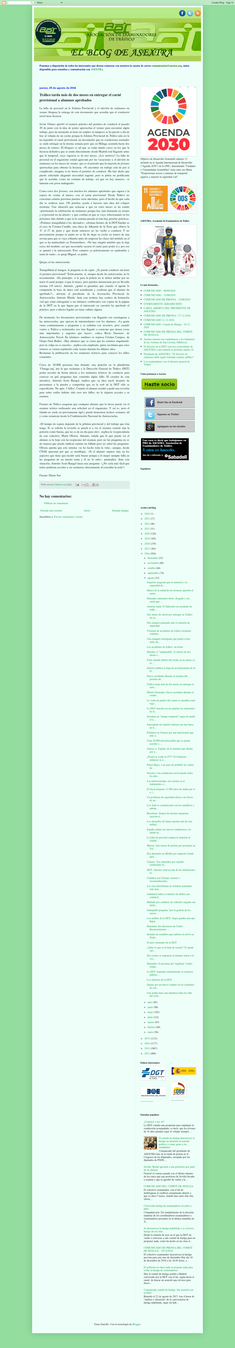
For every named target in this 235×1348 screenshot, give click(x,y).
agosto (151, 578)
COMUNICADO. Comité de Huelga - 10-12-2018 (167, 326)
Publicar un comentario (56, 503)
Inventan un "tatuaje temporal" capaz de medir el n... (171, 718)
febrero (152, 1027)
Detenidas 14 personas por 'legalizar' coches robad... (169, 965)
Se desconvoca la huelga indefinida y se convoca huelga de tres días (169, 1229)
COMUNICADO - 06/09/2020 (159, 290)
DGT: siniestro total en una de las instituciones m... (171, 871)
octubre (152, 568)
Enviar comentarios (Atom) (68, 516)
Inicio (87, 510)
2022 (147, 523)
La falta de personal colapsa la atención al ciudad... (168, 839)
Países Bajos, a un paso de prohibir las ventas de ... (170, 766)
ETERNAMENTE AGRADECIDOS (163, 304)
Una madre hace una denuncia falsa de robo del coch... (169, 994)
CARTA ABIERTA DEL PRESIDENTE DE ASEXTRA (167, 309)
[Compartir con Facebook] (94, 485)
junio (151, 1007)
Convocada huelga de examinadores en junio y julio (168, 1207)
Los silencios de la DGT (159, 979)
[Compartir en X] (90, 485)
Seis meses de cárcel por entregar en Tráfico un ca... (169, 616)
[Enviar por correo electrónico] (83, 485)
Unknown (59, 484)
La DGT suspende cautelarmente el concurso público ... (170, 973)
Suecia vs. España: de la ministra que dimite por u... (170, 750)
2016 (147, 553)
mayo (151, 1012)
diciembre (153, 558)
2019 (147, 538)
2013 (147, 1048)
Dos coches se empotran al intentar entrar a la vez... (170, 957)
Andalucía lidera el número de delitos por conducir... (168, 895)
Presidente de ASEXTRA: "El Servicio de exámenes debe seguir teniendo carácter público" (169, 355)
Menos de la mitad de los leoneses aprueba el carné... (170, 592)
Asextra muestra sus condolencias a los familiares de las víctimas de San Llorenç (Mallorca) (169, 340)
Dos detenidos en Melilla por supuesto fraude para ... (170, 855)
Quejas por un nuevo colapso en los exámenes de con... (170, 986)
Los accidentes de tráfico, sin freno (165, 647)
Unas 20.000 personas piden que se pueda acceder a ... (168, 742)
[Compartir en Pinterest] (97, 485)
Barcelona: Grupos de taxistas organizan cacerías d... (167, 814)
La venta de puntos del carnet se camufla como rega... (171, 702)
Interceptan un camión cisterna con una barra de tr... (170, 726)
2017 (147, 548)
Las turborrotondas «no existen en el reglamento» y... (166, 782)
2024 (147, 513)
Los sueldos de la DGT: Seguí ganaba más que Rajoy (171, 919)
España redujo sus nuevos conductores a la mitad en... (169, 831)
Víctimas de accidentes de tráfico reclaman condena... (169, 632)
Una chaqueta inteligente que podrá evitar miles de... (168, 640)
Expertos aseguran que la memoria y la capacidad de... (167, 583)
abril (150, 1017)
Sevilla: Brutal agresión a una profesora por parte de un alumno (169, 1168)
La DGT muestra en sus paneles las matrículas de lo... (171, 710)
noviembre (153, 563)
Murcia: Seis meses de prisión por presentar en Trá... (171, 847)
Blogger (136, 1324)
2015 (147, 1038)
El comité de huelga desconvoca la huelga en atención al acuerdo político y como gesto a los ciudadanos (177, 1142)
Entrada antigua (120, 510)
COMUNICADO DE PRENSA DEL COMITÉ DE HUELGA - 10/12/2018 (168, 1249)
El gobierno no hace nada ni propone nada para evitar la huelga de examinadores (168, 1268)
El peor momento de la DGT (162, 942)
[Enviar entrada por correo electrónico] (77, 484)
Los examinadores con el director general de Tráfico (167, 363)
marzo (151, 1022)
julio (150, 1002)
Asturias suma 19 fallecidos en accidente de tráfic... (169, 608)
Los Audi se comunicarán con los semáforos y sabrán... (170, 806)
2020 (147, 533)
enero (151, 1032)
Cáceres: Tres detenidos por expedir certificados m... (165, 863)
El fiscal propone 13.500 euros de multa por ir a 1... (171, 790)
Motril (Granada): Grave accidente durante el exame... (170, 693)
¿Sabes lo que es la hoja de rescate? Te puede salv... (170, 949)
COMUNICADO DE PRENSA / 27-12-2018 (167, 315)
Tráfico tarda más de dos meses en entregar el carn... (170, 685)
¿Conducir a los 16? (154, 1121)
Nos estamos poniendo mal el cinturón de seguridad (168, 624)
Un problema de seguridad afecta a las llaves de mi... (170, 798)
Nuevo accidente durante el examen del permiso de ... (167, 677)
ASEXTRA (97, 69)
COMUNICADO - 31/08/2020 (159, 295)
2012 (147, 1053)
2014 (147, 1043)
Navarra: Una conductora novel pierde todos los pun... (170, 774)
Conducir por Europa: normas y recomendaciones (163, 879)
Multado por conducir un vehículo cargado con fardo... (171, 903)
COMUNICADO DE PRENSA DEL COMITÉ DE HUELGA (168, 333)
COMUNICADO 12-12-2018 (159, 320)
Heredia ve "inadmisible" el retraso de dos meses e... (169, 653)
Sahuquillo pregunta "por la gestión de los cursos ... (169, 911)
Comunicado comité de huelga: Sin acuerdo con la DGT (168, 1291)
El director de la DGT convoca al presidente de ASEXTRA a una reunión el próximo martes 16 (169, 348)
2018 (147, 543)
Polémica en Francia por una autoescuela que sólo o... (170, 734)
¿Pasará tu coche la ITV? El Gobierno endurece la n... (166, 758)
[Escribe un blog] (87, 485)
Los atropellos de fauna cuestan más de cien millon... (169, 823)
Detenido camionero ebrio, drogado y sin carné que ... (168, 600)
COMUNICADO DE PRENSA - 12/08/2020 (167, 299)
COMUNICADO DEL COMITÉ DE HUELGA (168, 1186)
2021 (147, 528)
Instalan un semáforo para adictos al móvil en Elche (170, 935)
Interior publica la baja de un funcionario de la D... (171, 669)
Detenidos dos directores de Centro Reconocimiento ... (165, 927)
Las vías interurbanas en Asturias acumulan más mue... (169, 887)
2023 (147, 518)
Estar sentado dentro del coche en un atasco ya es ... (171, 661)
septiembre (154, 573)
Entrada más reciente (51, 510)
